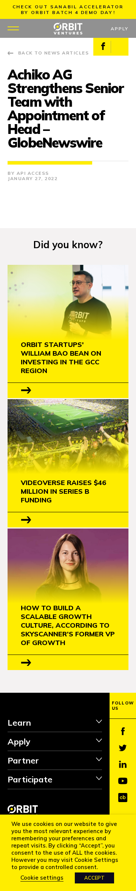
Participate (30, 779)
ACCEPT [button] (94, 878)
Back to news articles (53, 53)
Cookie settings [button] (41, 877)
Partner (23, 760)
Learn (19, 722)
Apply (119, 28)
